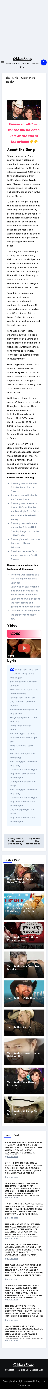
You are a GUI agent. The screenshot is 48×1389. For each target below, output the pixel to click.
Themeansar (24, 1385)
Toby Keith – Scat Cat (20, 1027)
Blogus (38, 1381)
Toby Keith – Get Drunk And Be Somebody (16, 841)
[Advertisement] (24, 28)
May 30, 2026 (12, 1157)
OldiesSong (22, 59)
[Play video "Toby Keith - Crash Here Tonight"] (24, 648)
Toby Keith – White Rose (21, 998)
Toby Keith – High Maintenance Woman (33, 841)
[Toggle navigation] (2, 62)
